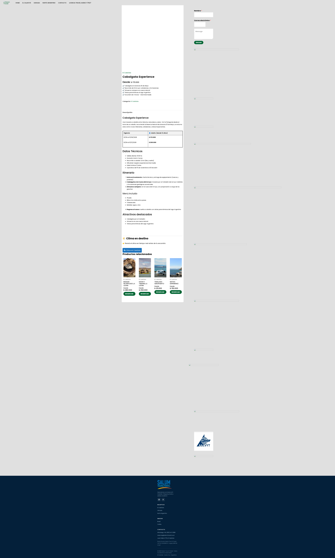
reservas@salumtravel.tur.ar (165, 535)
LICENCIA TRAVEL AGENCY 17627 (80, 3)
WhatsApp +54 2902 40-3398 (166, 532)
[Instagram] (159, 499)
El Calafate (26, 3)
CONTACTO (62, 3)
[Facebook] (163, 499)
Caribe (159, 524)
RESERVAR (129, 294)
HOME (18, 3)
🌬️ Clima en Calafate (132, 250)
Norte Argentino (49, 3)
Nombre (198, 11)
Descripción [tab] (127, 112)
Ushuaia (37, 3)
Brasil (158, 521)
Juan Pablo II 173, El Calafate (165, 538)
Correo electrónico (202, 20)
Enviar (199, 42)
